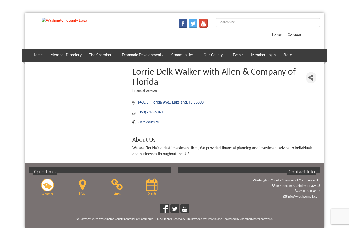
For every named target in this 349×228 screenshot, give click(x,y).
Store (287, 55)
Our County (213, 55)
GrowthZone (214, 219)
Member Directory (66, 55)
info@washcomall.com (303, 197)
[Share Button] (311, 77)
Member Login (263, 55)
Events (238, 55)
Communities (182, 55)
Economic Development (141, 55)
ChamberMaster (250, 219)
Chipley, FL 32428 (298, 186)
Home (38, 55)
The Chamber (100, 55)
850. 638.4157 (309, 191)
